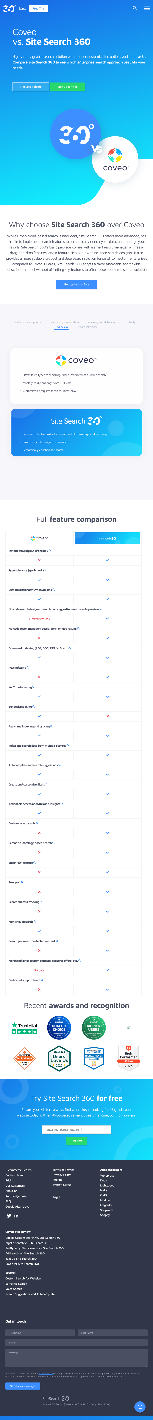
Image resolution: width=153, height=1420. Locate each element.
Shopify (105, 1215)
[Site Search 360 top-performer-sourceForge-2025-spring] (24, 1069)
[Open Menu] (147, 8)
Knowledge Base (16, 1196)
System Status (62, 1184)
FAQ (8, 1201)
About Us (11, 1190)
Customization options (27, 322)
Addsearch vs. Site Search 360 (25, 1253)
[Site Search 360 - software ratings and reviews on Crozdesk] (59, 1038)
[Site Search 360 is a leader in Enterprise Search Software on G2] (128, 1072)
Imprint (57, 1179)
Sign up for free (68, 86)
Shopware (106, 1210)
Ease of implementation (64, 322)
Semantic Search (16, 1283)
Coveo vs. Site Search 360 (22, 1263)
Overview (61, 327)
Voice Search (13, 1288)
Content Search (15, 1175)
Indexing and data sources (103, 322)
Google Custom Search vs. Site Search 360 (32, 1237)
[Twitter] (9, 1216)
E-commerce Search (18, 1170)
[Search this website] (134, 8)
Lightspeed (107, 1185)
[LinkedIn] (16, 1216)
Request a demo (30, 86)
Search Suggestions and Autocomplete (30, 1294)
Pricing (9, 1180)
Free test (76, 1140)
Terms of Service (63, 1169)
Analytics (133, 322)
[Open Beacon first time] (140, 1407)
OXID (103, 1195)
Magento (106, 1205)
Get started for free (76, 284)
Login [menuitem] (22, 8)
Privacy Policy (62, 1174)
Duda (103, 1180)
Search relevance (87, 327)
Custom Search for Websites (23, 1278)
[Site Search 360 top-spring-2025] (94, 1069)
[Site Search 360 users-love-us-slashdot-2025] (59, 1070)
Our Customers (15, 1185)
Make (103, 1190)
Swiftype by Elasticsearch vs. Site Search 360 (34, 1248)
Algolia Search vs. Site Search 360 (27, 1243)
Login (56, 1197)
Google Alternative (17, 1206)
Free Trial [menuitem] (39, 8)
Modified (105, 1200)
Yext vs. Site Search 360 (21, 1258)
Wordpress (107, 1175)
